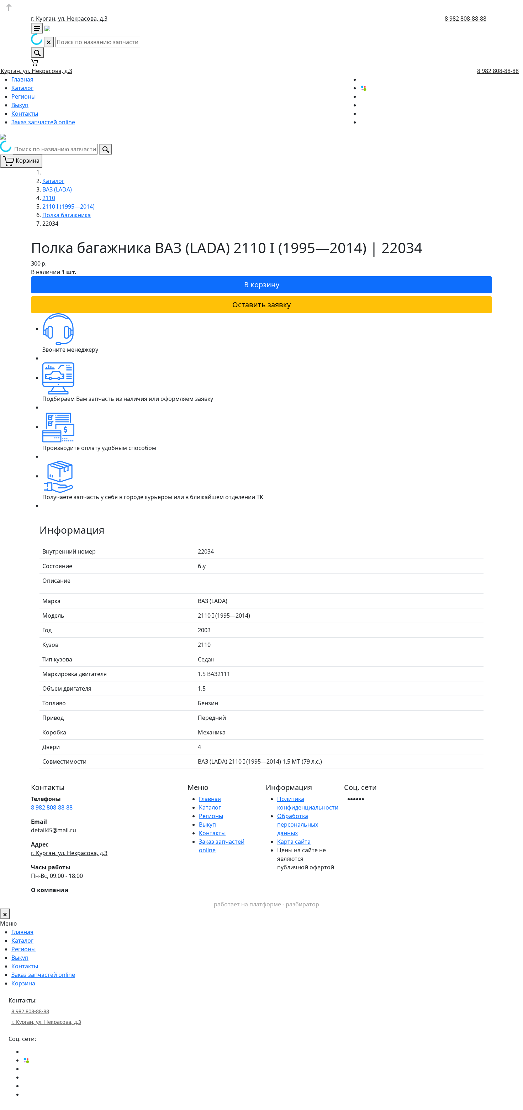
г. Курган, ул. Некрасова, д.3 (69, 18)
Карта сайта (294, 841)
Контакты (24, 113)
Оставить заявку (261, 304)
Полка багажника (66, 215)
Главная (22, 79)
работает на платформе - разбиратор (266, 904)
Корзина (23, 983)
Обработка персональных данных (297, 824)
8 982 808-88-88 (465, 18)
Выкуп (19, 105)
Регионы (23, 96)
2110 (48, 198)
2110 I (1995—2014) (68, 206)
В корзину (261, 284)
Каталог (22, 88)
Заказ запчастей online (43, 122)
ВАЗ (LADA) (57, 189)
